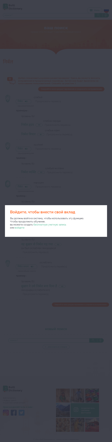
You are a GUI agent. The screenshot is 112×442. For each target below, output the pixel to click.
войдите (19, 227)
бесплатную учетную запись (49, 224)
